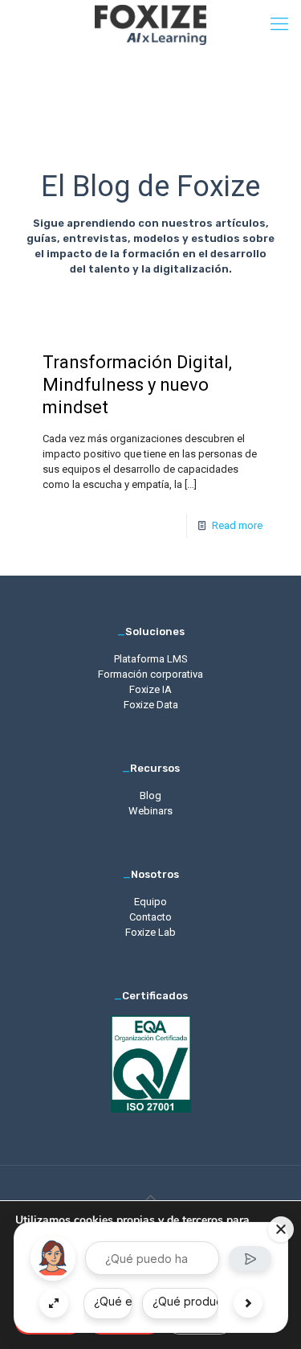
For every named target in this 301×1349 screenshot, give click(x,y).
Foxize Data (151, 705)
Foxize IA (150, 689)
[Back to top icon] (151, 1199)
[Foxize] (150, 24)
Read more (237, 525)
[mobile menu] (279, 24)
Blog (150, 795)
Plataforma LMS (151, 659)
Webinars (150, 811)
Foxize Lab (150, 932)
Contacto (150, 917)
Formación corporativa (150, 674)
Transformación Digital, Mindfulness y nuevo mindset (137, 384)
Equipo (150, 902)
